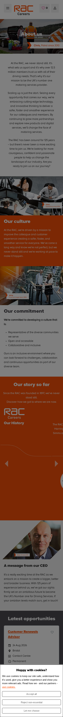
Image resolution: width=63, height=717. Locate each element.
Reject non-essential (31, 702)
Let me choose (31, 710)
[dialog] (31, 691)
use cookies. (9, 687)
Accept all (31, 694)
